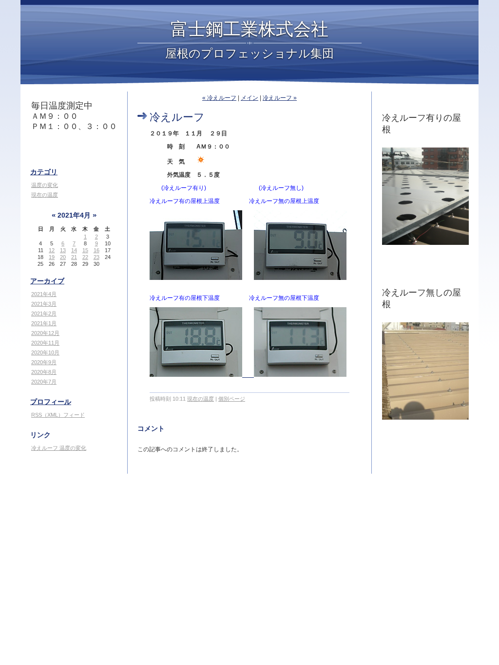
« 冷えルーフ (219, 97)
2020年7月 (44, 382)
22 (85, 257)
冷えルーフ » (280, 97)
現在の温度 (44, 195)
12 (52, 250)
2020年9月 (44, 362)
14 (74, 250)
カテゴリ (44, 172)
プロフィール (50, 402)
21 (74, 257)
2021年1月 (44, 323)
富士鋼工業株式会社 (249, 28)
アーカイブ (47, 281)
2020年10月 (45, 352)
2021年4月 (44, 294)
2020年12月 (45, 333)
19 (52, 257)
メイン (249, 97)
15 (85, 250)
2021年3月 (44, 304)
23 (96, 257)
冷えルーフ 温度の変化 (58, 448)
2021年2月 (44, 313)
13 (63, 250)
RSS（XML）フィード (58, 415)
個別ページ (231, 399)
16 (96, 250)
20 (63, 257)
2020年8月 (44, 372)
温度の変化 (44, 185)
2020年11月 (45, 343)
